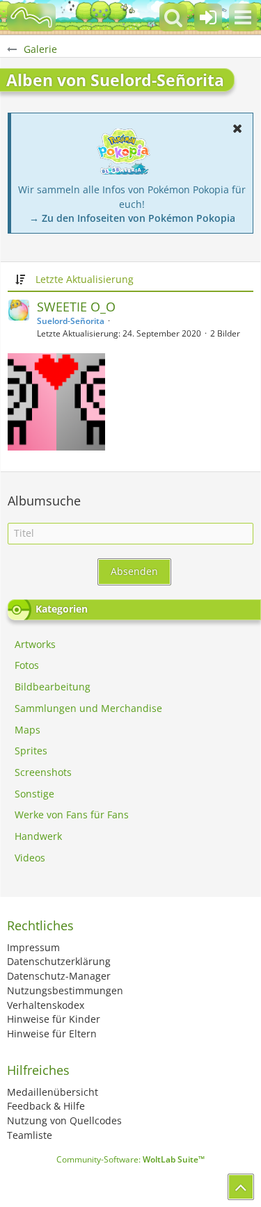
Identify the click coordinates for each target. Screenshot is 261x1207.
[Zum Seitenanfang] (241, 1187)
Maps (27, 729)
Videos (30, 857)
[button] (243, 17)
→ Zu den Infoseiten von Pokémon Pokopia (132, 218)
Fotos (27, 665)
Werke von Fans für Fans (72, 814)
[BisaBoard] (31, 17)
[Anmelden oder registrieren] (208, 17)
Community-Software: (130, 1159)
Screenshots (43, 772)
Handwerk (38, 836)
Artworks (35, 644)
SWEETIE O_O (76, 306)
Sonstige (34, 793)
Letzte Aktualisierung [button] (84, 279)
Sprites (31, 750)
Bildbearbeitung (52, 686)
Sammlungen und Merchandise (88, 708)
